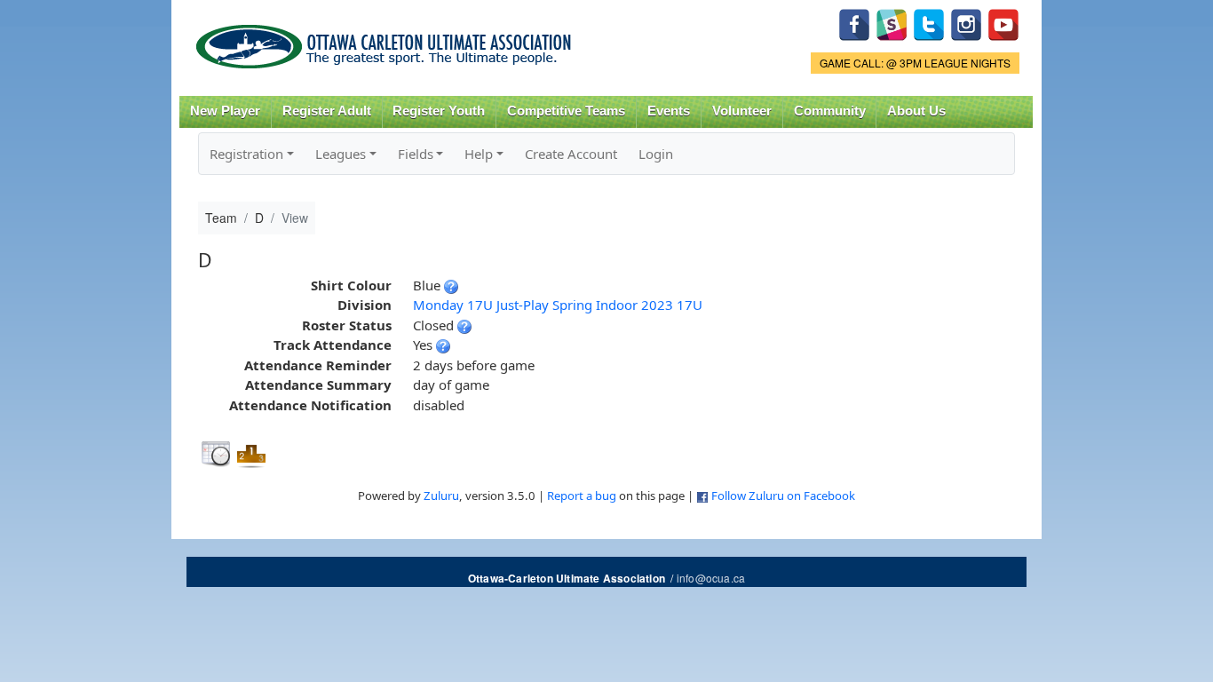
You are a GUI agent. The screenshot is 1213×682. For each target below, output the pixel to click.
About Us (916, 111)
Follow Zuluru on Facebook (783, 496)
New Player (225, 111)
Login (655, 154)
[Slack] (892, 22)
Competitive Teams (566, 111)
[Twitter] (929, 22)
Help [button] (478, 154)
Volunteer (742, 111)
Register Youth (438, 111)
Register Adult (326, 111)
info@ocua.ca (711, 577)
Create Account (571, 154)
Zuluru (441, 496)
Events (668, 111)
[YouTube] (1003, 22)
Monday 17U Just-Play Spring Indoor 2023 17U (557, 304)
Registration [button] (246, 154)
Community (830, 111)
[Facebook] (854, 22)
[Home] (386, 40)
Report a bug (581, 496)
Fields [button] (415, 154)
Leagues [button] (340, 154)
